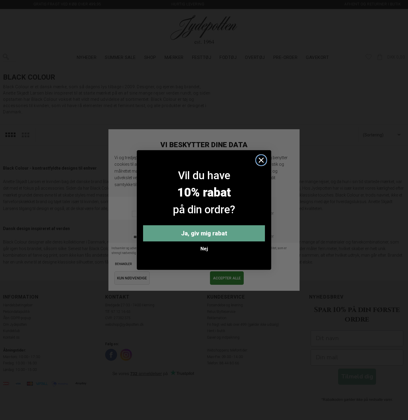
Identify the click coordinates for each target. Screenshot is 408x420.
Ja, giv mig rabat (204, 233)
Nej (204, 249)
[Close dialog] (261, 160)
